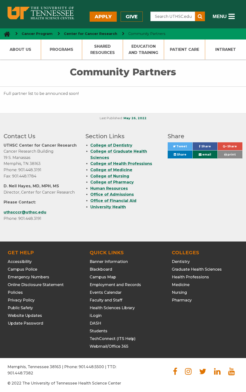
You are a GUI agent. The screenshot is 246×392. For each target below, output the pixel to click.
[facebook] (175, 373)
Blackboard (101, 269)
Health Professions (190, 277)
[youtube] (231, 373)
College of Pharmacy (112, 182)
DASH (95, 323)
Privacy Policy (21, 300)
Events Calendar (106, 292)
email (206, 154)
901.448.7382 (20, 373)
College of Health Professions (121, 163)
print (231, 154)
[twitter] (202, 373)
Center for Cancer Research (90, 34)
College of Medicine (111, 170)
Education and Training (143, 49)
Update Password (25, 323)
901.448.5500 (91, 367)
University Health (108, 207)
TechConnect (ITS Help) (112, 338)
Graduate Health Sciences (197, 269)
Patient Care (184, 49)
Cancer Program (37, 34)
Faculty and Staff (106, 300)
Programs (61, 49)
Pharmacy (182, 300)
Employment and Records (115, 284)
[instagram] (188, 373)
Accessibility (20, 261)
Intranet (225, 49)
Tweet (184, 147)
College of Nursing (109, 176)
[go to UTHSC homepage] (5, 34)
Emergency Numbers (28, 277)
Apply (103, 17)
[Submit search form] (200, 16)
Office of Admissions (112, 194)
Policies (15, 292)
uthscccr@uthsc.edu (25, 212)
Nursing (179, 292)
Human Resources (109, 188)
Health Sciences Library (112, 308)
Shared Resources (102, 49)
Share (209, 147)
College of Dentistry (111, 145)
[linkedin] (217, 373)
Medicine (181, 284)
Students (98, 331)
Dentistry (181, 261)
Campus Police (22, 269)
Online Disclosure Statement (36, 284)
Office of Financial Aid (113, 200)
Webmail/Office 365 (109, 346)
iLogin (96, 315)
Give (132, 17)
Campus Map (103, 277)
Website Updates (25, 315)
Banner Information (109, 261)
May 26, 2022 (135, 118)
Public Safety (20, 308)
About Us (20, 49)
